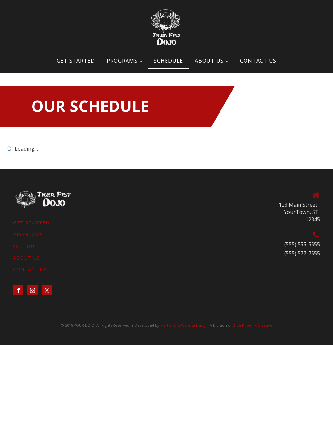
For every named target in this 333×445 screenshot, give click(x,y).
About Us (209, 60)
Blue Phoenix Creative (252, 325)
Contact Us (258, 60)
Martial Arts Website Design (184, 325)
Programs (122, 60)
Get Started (76, 60)
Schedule (168, 60)
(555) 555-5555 (302, 244)
